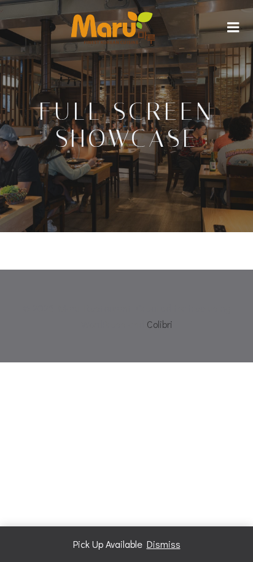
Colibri (160, 324)
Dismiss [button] (164, 543)
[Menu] (233, 27)
